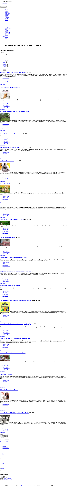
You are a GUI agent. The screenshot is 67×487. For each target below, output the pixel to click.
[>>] (8, 434)
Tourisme (6, 23)
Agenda (4, 36)
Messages (6, 31)
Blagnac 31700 (5, 249)
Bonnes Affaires (7, 27)
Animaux (6, 26)
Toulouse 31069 (5, 263)
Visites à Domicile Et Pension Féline (10, 87)
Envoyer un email (5, 82)
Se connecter (5, 5)
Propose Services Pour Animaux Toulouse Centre (13, 257)
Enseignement (7, 14)
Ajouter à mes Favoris (6, 81)
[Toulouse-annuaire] (10, 6)
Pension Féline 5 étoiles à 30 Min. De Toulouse (12, 353)
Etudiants (6, 16)
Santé (5, 21)
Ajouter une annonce (6, 42)
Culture (6, 38)
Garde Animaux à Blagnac (7, 237)
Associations (7, 11)
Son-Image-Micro (7, 32)
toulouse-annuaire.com (7, 478)
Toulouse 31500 (5, 405)
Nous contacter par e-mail (7, 479)
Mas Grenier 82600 (6, 365)
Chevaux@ (4, 58)
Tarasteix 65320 (5, 211)
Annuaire (4, 8)
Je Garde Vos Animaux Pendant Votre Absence (13, 72)
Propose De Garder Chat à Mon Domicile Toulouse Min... (16, 271)
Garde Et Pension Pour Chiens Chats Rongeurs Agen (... (15, 324)
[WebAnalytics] (2, 485)
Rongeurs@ (4, 66)
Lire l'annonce (2, 84)
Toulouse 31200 (5, 153)
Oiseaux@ (4, 64)
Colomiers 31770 (5, 103)
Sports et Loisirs (7, 33)
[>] (6, 434)
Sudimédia (47, 485)
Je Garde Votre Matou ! (7, 161)
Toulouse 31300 (5, 125)
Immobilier (6, 18)
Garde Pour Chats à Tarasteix (8, 205)
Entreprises (6, 15)
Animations (6, 37)
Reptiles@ (4, 65)
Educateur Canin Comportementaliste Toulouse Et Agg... (15, 338)
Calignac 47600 (5, 330)
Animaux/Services (6, 78)
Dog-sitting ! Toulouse (6, 374)
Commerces (7, 12)
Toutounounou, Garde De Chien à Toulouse (12, 219)
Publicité (4, 463)
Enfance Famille (7, 13)
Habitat (6, 29)
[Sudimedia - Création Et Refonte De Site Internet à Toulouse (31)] (2, 468)
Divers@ (4, 61)
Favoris (4, 40)
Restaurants (6, 20)
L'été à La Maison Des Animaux (9, 390)
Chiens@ (4, 60)
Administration (7, 9)
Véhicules (6, 35)
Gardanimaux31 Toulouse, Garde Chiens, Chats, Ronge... (15, 300)
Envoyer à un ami (5, 80)
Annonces (4, 25)
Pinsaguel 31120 (5, 292)
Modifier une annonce (6, 41)
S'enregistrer (5, 3)
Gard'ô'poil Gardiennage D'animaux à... (11, 285)
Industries (6, 19)
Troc (5, 34)
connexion (6, 439)
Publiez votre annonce (4, 435)
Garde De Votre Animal (7, 183)
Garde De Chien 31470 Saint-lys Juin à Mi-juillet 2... (14, 413)
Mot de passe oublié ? (4, 441)
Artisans (6, 10)
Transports (6, 24)
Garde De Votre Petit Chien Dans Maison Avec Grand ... (15, 111)
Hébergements (7, 17)
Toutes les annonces (6, 281)
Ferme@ (4, 62)
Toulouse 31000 (5, 197)
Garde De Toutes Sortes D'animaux (10, 133)
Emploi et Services (8, 28)
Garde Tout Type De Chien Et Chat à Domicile (13, 147)
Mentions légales (24, 485)
